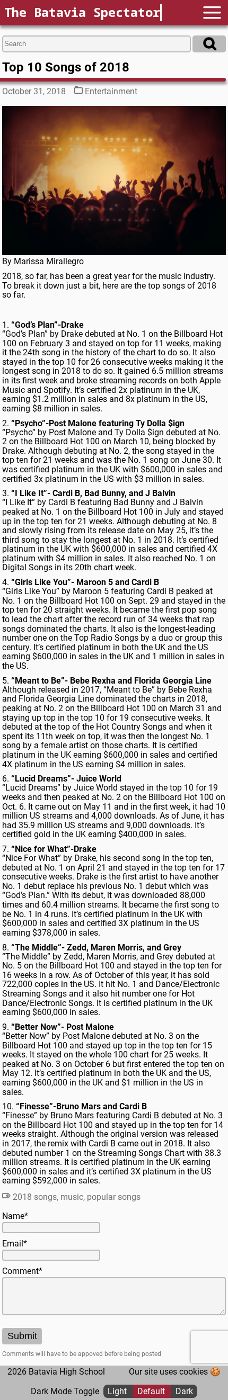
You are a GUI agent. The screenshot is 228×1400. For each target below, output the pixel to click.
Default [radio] (152, 1391)
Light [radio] (118, 1391)
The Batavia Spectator (82, 12)
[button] (212, 12)
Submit (22, 1336)
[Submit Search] (209, 43)
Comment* (22, 1271)
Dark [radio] (184, 1391)
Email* (14, 1244)
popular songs (114, 1197)
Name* (15, 1216)
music (71, 1197)
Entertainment (111, 91)
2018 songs (35, 1197)
